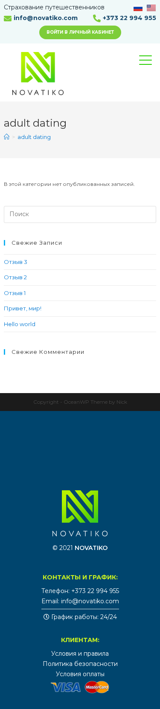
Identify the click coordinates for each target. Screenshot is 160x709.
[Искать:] (80, 213)
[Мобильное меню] (152, 68)
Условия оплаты (80, 674)
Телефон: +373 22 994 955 (80, 591)
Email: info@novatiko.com (80, 601)
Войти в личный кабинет (80, 32)
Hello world (19, 324)
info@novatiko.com (46, 18)
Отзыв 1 (15, 292)
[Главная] (6, 136)
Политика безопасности (80, 664)
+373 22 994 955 (129, 18)
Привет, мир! (22, 308)
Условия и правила (80, 653)
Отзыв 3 (15, 261)
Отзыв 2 (15, 277)
